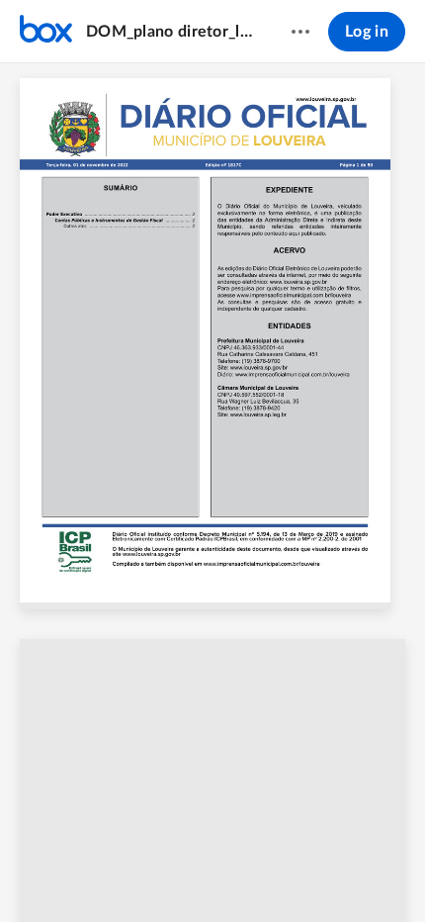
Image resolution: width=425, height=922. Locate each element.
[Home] (46, 31)
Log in (366, 32)
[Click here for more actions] (300, 31)
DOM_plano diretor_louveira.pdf (169, 32)
